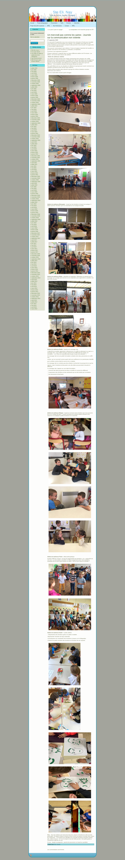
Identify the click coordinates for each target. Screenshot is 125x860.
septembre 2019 (35, 200)
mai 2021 (33, 167)
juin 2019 (33, 204)
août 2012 (34, 300)
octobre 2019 (35, 198)
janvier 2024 (34, 116)
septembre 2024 (35, 104)
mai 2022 (33, 147)
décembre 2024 (35, 99)
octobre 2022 (35, 138)
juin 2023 (33, 126)
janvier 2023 (34, 133)
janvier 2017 (34, 252)
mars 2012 (34, 308)
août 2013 (34, 279)
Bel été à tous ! (35, 50)
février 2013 (34, 290)
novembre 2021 (35, 157)
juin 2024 (33, 107)
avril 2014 (34, 266)
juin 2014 (33, 262)
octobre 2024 (35, 102)
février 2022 (34, 152)
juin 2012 (33, 303)
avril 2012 (34, 307)
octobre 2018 (35, 217)
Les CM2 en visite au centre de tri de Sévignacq (37, 55)
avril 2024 (34, 111)
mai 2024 (33, 109)
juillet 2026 (34, 68)
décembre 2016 (35, 253)
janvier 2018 (34, 231)
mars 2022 (34, 150)
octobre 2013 (35, 276)
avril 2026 (34, 73)
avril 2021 (34, 169)
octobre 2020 (35, 180)
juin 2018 (33, 222)
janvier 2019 (34, 212)
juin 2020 (33, 186)
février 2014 (34, 269)
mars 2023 (34, 131)
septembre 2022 (35, 140)
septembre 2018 (35, 219)
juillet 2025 (34, 87)
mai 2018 (33, 224)
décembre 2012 (35, 293)
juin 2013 (33, 283)
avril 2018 (34, 226)
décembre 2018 (35, 214)
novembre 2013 (35, 274)
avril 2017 (34, 247)
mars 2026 (34, 75)
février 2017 (34, 250)
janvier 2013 (34, 291)
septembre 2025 (35, 85)
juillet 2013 (34, 281)
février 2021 (34, 173)
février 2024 (34, 114)
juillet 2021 (34, 164)
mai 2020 (33, 188)
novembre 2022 (35, 136)
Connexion (68, 858)
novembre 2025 (35, 82)
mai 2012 (33, 305)
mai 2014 (33, 264)
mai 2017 (33, 245)
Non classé (57, 844)
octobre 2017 (35, 236)
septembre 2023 (35, 123)
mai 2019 (33, 205)
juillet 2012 (34, 302)
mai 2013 (33, 284)
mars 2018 (34, 228)
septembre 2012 (35, 298)
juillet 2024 (34, 106)
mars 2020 (34, 192)
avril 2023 (34, 130)
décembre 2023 (35, 118)
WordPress (63, 858)
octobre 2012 (35, 296)
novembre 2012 (35, 295)
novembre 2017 (35, 235)
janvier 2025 (34, 97)
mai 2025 (33, 90)
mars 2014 (34, 267)
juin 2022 (33, 145)
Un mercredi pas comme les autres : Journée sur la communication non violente (69, 36)
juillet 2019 (34, 202)
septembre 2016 (35, 259)
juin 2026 (33, 69)
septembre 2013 (35, 278)
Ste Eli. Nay (62, 12)
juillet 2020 (34, 185)
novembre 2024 (35, 100)
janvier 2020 (34, 193)
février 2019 (34, 210)
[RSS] (31, 855)
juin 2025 (33, 88)
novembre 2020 (35, 178)
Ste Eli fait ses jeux (36, 58)
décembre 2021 (35, 155)
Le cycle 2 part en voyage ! (55, 29)
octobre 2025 (35, 83)
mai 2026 (33, 71)
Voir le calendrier (34, 37)
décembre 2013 (35, 272)
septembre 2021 (35, 161)
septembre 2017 (35, 238)
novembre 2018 (35, 216)
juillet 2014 (34, 260)
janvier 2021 (34, 174)
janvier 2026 (34, 78)
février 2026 (34, 76)
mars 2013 (34, 288)
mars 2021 (34, 171)
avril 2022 (34, 149)
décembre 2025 (35, 80)
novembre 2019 (35, 197)
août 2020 (34, 183)
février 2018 (34, 229)
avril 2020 (34, 190)
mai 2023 (33, 128)
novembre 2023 (35, 119)
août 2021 (34, 162)
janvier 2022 (34, 154)
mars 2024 (34, 112)
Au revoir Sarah (35, 51)
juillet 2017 (34, 241)
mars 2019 (34, 209)
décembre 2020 (35, 176)
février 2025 (34, 95)
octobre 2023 (35, 121)
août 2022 (34, 142)
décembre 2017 (35, 233)
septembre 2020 (35, 181)
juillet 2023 (34, 124)
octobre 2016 (35, 257)
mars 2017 (34, 248)
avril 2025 (34, 92)
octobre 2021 (35, 159)
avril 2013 (34, 286)
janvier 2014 (34, 271)
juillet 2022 (34, 143)
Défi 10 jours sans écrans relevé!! (36, 60)
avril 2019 (34, 207)
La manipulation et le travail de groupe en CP (81, 29)
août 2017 (34, 240)
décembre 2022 (35, 135)
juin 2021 (33, 166)
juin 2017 (33, 243)
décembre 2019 (35, 195)
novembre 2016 (35, 255)
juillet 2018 (34, 221)
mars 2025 (34, 94)
